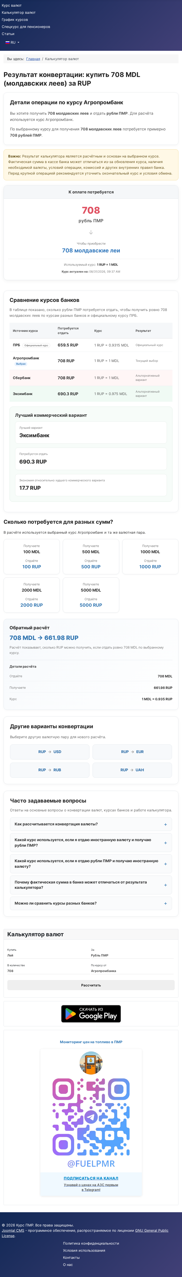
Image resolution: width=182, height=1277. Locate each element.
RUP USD (49, 752)
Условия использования (84, 1250)
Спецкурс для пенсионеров (26, 26)
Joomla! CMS (13, 1230)
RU (13, 42)
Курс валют (12, 5)
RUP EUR (132, 752)
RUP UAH (132, 770)
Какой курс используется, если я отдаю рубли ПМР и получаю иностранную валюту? (86, 864)
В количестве (16, 965)
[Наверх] (174, 1268)
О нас (68, 1264)
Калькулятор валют (19, 12)
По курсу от (98, 965)
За (92, 949)
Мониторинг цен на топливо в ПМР (91, 1042)
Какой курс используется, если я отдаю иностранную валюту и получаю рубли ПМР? (83, 843)
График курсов (15, 19)
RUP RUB (49, 770)
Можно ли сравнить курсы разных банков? (56, 903)
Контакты (71, 1257)
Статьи (8, 33)
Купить (11, 949)
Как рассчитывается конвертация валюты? (56, 824)
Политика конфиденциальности (91, 1243)
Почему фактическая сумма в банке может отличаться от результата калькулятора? (81, 885)
